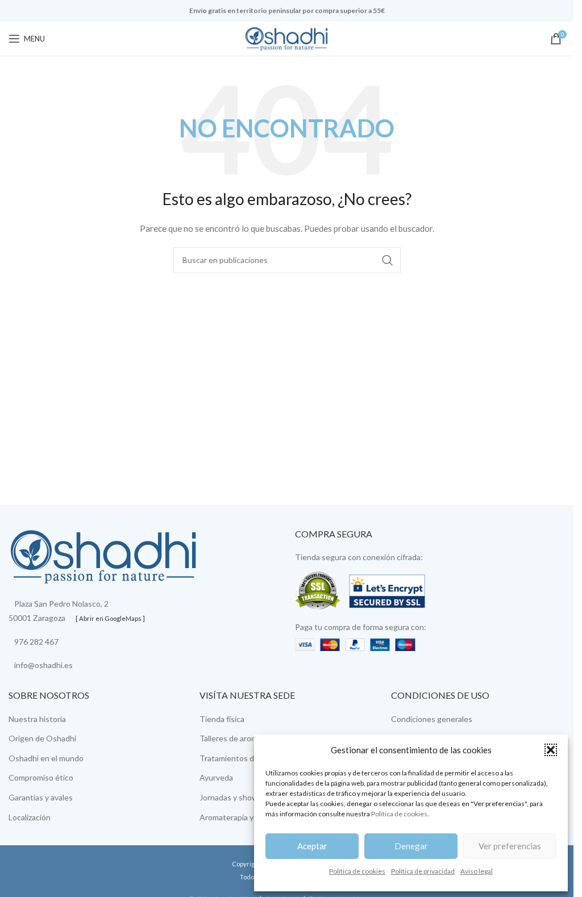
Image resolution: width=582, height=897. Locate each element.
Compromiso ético (41, 777)
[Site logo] (287, 38)
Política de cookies (399, 814)
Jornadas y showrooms (239, 797)
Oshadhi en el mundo (46, 758)
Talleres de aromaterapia (242, 738)
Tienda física (221, 719)
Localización (30, 817)
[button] (550, 750)
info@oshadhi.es (43, 665)
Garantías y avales (41, 797)
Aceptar (312, 846)
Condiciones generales (431, 719)
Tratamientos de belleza (242, 758)
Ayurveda (216, 777)
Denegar (411, 846)
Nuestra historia (37, 719)
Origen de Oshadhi (42, 738)
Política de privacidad (423, 871)
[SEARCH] (388, 260)
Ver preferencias (510, 846)
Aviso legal (476, 871)
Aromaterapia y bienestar (244, 817)
